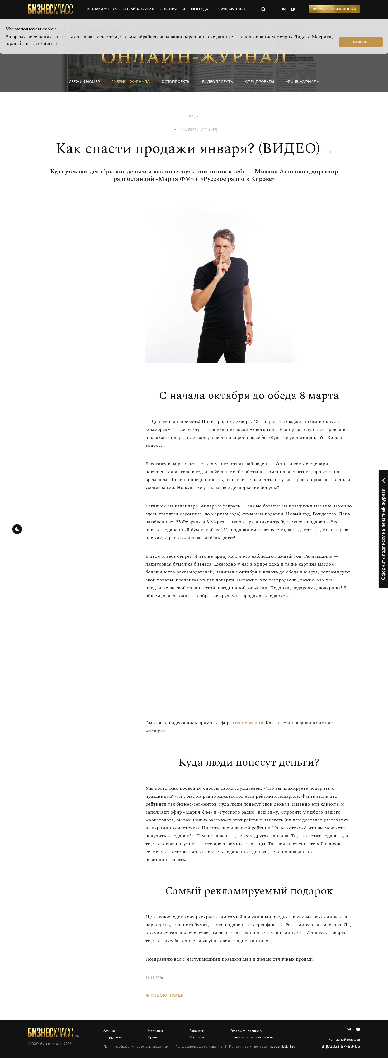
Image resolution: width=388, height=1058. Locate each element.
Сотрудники (112, 1037)
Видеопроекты (218, 81)
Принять (360, 42)
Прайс (153, 1037)
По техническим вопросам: (262, 1047)
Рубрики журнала (130, 81)
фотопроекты (175, 81)
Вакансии (196, 1031)
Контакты (196, 1037)
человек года (195, 9)
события (168, 9)
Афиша (109, 1031)
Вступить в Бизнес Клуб (334, 9)
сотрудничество (230, 9)
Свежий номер (84, 81)
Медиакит (155, 1031)
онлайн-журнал (138, 9)
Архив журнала (302, 81)
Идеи (194, 116)
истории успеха (102, 9)
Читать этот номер (164, 995)
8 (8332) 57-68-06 (340, 1046)
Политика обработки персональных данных (135, 1047)
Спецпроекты (259, 81)
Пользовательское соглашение (198, 1047)
